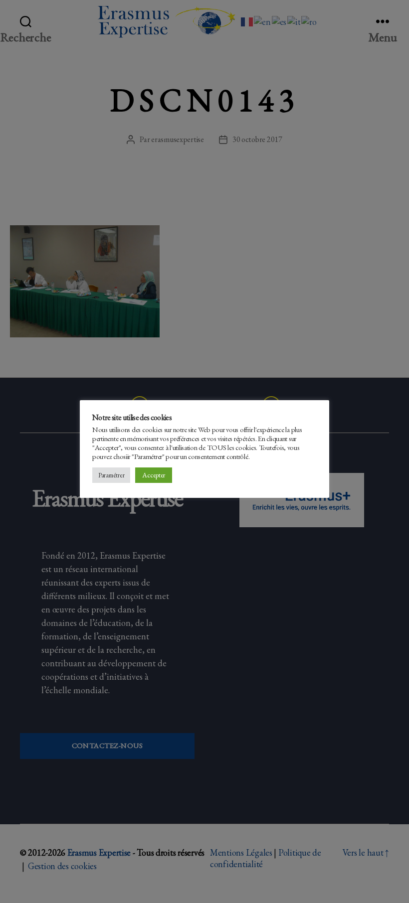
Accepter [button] (153, 474)
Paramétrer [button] (111, 475)
